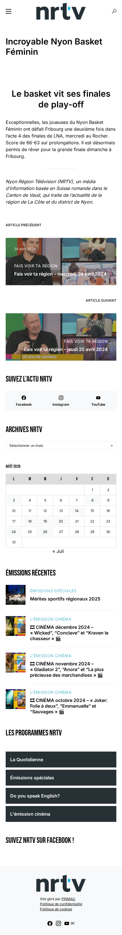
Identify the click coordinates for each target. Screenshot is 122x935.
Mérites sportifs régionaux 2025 (65, 599)
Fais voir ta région (36, 265)
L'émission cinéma (50, 619)
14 (77, 511)
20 (61, 521)
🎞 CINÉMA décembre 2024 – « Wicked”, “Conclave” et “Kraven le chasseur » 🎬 (69, 632)
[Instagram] (58, 923)
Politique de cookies (56, 909)
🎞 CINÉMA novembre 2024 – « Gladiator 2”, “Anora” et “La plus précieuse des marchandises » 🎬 (67, 669)
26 (45, 532)
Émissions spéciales (53, 590)
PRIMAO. (68, 899)
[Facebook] (49, 923)
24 (14, 532)
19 (45, 521)
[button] (8, 11)
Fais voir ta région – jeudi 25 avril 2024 (66, 349)
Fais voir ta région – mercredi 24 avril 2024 (60, 274)
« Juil (58, 551)
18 (29, 521)
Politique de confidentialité (61, 904)
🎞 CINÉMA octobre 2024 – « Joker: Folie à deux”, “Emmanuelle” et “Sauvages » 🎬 (69, 705)
